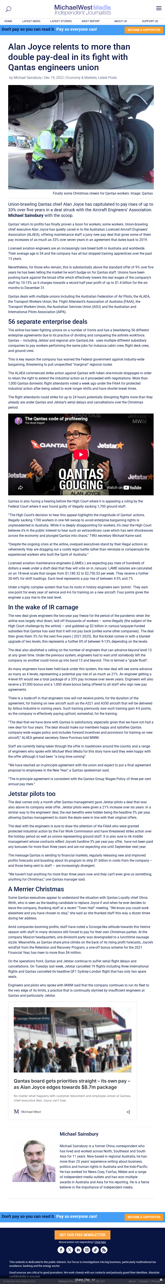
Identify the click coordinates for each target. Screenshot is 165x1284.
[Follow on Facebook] (61, 1249)
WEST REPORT (91, 21)
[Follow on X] (69, 1249)
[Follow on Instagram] (86, 1249)
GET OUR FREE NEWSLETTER (82, 1235)
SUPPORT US (150, 21)
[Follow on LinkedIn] (78, 1249)
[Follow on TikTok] (95, 1249)
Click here (100, 1242)
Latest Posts (107, 78)
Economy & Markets (81, 78)
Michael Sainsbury (28, 78)
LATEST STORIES (61, 21)
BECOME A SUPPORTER (144, 30)
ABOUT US (120, 21)
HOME (8, 21)
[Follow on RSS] (104, 1249)
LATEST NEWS (31, 21)
